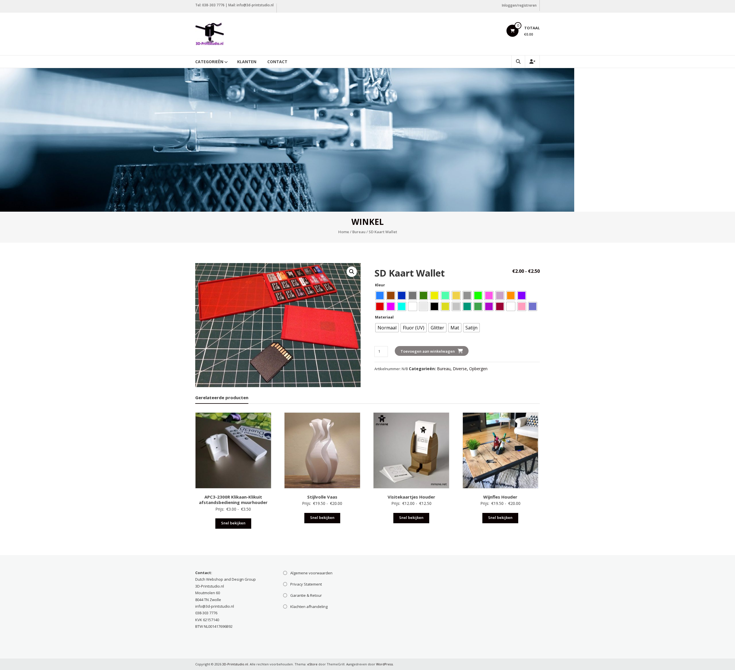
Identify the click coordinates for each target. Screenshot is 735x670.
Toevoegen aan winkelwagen (428, 351)
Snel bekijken (233, 523)
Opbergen (478, 368)
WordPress (384, 664)
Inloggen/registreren (519, 5)
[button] (352, 272)
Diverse (460, 368)
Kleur (380, 284)
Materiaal (384, 317)
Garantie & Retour (306, 595)
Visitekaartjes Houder (411, 497)
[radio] (380, 295)
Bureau (358, 231)
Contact (277, 61)
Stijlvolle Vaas (322, 497)
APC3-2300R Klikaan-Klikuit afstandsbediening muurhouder (233, 499)
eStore (312, 664)
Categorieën (209, 61)
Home (343, 231)
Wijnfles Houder (500, 497)
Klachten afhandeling (309, 606)
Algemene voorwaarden (311, 573)
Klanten (246, 61)
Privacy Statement (306, 584)
